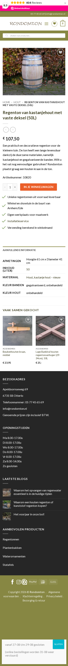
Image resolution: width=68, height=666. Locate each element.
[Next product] (6, 130)
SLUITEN (58, 644)
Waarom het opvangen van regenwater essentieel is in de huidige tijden (37, 491)
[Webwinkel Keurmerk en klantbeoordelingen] (24, 582)
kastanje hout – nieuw (47, 277)
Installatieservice (18, 221)
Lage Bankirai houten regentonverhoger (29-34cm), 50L (48, 355)
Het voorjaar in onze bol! (29, 514)
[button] (46, 23)
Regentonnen (11, 539)
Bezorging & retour (34, 600)
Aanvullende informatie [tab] (19, 250)
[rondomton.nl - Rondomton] (26, 23)
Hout (17, 102)
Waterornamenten (14, 556)
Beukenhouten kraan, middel (14, 353)
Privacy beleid (54, 596)
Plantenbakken (12, 547)
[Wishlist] (54, 24)
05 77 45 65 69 (37, 13)
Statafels (8, 564)
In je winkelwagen (38, 186)
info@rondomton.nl (55, 13)
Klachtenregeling (32, 596)
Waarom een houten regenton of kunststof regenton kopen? (33, 503)
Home (6, 102)
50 (28, 269)
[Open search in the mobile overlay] (34, 35)
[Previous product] (13, 130)
